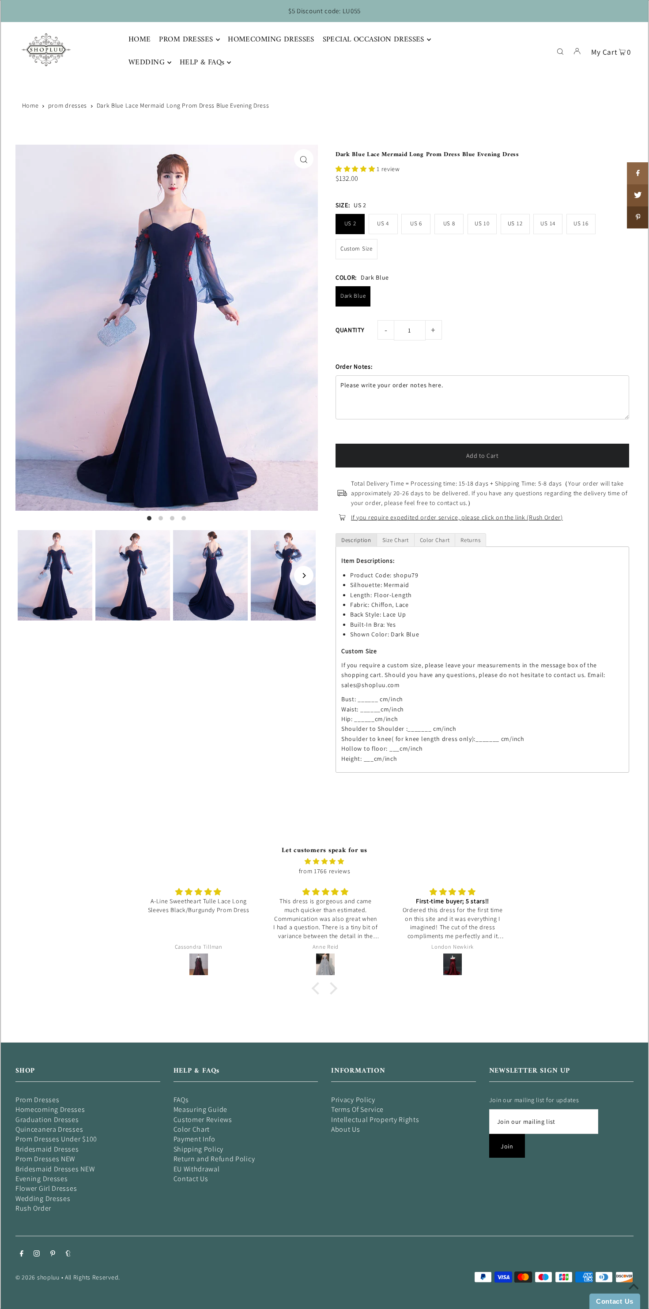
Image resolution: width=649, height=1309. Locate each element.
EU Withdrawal (197, 1169)
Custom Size (356, 248)
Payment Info (194, 1139)
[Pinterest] (52, 1254)
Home (30, 105)
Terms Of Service (357, 1109)
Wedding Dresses (43, 1198)
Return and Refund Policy (214, 1158)
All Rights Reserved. (92, 1277)
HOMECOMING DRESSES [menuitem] (271, 39)
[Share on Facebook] (638, 173)
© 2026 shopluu (37, 1277)
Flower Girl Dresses (46, 1188)
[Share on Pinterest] (638, 217)
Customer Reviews (203, 1119)
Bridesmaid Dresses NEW (54, 1169)
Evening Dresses (41, 1178)
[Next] (303, 575)
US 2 (350, 223)
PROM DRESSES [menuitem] (186, 39)
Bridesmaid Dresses (47, 1149)
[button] (356, 169)
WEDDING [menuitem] (146, 62)
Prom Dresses (37, 1099)
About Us (345, 1129)
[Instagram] (37, 1254)
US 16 (581, 223)
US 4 (383, 223)
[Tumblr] (68, 1254)
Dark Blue (353, 295)
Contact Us (191, 1178)
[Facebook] (21, 1254)
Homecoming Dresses (50, 1109)
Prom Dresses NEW (45, 1158)
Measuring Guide (201, 1109)
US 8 (449, 223)
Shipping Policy (199, 1149)
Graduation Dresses (47, 1119)
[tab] (356, 540)
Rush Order (33, 1208)
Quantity (350, 330)
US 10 (482, 223)
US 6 (416, 223)
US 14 (547, 223)
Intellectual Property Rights (375, 1119)
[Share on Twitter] (638, 195)
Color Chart (192, 1129)
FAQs (181, 1099)
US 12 (515, 223)
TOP (633, 1296)
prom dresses (67, 105)
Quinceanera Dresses (49, 1129)
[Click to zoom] (303, 158)
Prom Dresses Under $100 (56, 1139)
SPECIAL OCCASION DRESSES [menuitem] (373, 39)
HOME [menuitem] (139, 39)
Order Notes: (354, 366)
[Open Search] (560, 50)
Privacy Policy (353, 1099)
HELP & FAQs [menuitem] (202, 62)
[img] (324, 861)
